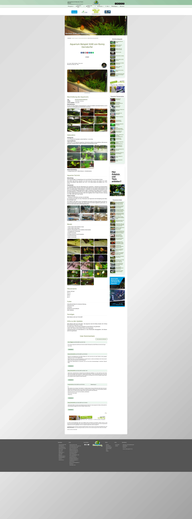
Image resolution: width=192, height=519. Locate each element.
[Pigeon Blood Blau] (73, 261)
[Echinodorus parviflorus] (100, 152)
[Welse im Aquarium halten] (112, 161)
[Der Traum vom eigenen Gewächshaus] (112, 258)
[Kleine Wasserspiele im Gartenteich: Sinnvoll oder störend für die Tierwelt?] (112, 204)
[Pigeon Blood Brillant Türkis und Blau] (87, 253)
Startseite (73, 38)
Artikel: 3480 (60, 453)
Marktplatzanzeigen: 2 (62, 456)
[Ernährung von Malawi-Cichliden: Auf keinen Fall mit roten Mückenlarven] (112, 254)
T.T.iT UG (131, 448)
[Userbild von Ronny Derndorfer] (104, 67)
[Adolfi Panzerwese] (73, 269)
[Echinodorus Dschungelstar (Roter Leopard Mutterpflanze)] (73, 167)
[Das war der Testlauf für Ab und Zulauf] (87, 212)
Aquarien (71, 6)
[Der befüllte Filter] (87, 220)
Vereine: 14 (60, 458)
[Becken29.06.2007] (100, 123)
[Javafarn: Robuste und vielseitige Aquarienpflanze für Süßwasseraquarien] (112, 136)
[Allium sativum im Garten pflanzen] (112, 133)
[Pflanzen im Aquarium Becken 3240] (87, 167)
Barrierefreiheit (125, 445)
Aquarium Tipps (79, 6)
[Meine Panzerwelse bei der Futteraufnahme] (87, 269)
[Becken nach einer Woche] (73, 115)
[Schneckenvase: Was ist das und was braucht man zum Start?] (112, 208)
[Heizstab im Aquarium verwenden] (112, 126)
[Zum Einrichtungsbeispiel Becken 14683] (112, 68)
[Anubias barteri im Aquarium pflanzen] (112, 147)
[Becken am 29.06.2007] (87, 91)
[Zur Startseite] (97, 446)
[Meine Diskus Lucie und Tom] (100, 269)
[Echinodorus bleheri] (87, 160)
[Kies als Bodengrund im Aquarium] (112, 151)
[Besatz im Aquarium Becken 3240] (100, 277)
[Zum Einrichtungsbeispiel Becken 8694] (112, 57)
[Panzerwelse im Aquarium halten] (112, 122)
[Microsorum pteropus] (100, 160)
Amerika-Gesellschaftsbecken (82, 38)
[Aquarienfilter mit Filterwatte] (112, 115)
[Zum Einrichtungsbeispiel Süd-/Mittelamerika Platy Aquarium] (112, 75)
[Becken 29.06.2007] (87, 131)
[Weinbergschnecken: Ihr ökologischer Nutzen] (112, 222)
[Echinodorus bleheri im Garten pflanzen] (112, 154)
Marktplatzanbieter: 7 (62, 457)
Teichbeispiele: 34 (61, 445)
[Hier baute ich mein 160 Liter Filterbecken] (100, 220)
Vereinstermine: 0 (61, 459)
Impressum (124, 447)
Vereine (122, 6)
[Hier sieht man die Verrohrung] (73, 212)
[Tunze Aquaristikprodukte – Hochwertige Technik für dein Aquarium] (112, 129)
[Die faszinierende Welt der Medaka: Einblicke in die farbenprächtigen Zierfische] (112, 211)
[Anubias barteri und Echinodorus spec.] (87, 152)
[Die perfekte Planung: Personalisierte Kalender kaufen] (112, 218)
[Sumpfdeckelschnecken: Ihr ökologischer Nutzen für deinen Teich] (112, 215)
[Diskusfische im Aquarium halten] (112, 140)
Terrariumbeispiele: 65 (62, 447)
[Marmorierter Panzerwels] (73, 253)
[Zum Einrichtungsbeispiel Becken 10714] (112, 50)
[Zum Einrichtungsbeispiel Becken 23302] (112, 61)
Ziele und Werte (108, 445)
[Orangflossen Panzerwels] (73, 245)
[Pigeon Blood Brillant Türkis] (100, 261)
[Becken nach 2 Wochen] (87, 115)
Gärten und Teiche (89, 6)
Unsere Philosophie (109, 447)
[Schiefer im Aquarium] (112, 118)
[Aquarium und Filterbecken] (73, 220)
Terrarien (100, 6)
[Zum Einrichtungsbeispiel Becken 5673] (112, 65)
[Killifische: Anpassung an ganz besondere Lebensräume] (112, 229)
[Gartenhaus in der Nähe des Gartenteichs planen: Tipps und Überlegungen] (112, 261)
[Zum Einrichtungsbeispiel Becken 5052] (112, 72)
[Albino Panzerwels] (100, 245)
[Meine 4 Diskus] (73, 277)
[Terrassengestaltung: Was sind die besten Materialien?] (112, 265)
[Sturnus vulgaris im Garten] (112, 158)
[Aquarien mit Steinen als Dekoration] (112, 111)
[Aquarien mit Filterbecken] (112, 108)
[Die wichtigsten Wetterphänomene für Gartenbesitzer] (112, 269)
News (107, 449)
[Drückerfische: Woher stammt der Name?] (112, 272)
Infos (107, 6)
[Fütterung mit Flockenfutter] (112, 100)
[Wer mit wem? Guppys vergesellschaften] (112, 240)
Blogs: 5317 (60, 454)
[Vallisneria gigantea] (73, 160)
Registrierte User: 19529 (62, 448)
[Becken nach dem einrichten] (73, 123)
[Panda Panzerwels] (87, 245)
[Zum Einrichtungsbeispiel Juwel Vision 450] (112, 43)
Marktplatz (115, 6)
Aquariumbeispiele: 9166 (62, 444)
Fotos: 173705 (61, 449)
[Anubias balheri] (73, 152)
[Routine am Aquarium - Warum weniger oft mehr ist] (112, 251)
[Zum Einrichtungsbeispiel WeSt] (112, 54)
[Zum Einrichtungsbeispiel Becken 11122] (112, 47)
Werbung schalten (108, 448)
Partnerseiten (117, 444)
